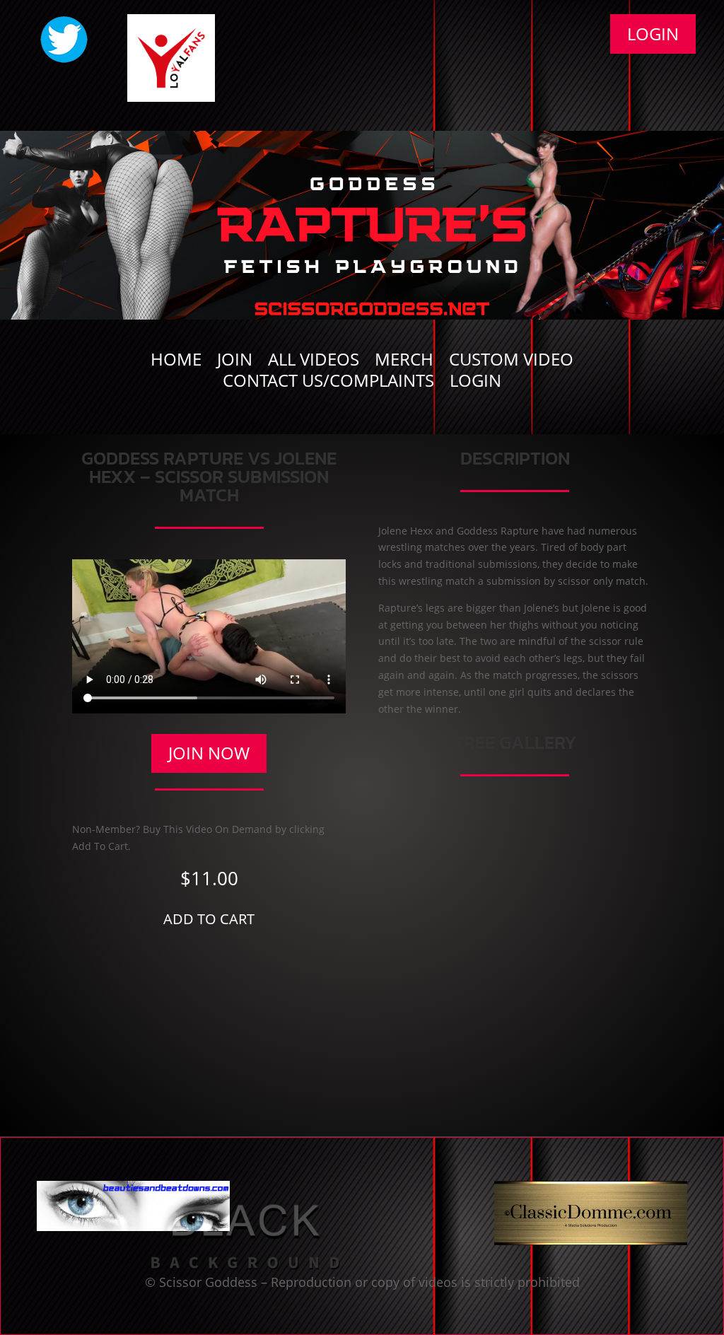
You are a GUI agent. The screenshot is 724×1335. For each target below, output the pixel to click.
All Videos (313, 362)
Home (176, 362)
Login (653, 33)
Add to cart (209, 918)
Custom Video (511, 362)
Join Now (209, 752)
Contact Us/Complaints (328, 383)
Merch (404, 362)
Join (234, 362)
